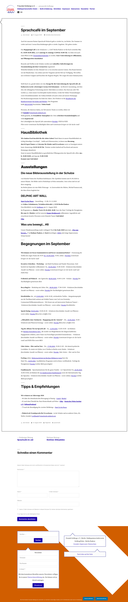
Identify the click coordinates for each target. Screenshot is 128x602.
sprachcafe (57, 422)
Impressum (66, 9)
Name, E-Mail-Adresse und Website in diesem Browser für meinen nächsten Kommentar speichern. (46, 509)
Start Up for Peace (27, 201)
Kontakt (76, 544)
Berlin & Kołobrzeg (46, 9)
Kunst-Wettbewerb (53, 213)
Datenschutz (75, 9)
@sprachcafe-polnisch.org (34, 113)
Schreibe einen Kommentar (53, 35)
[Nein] (126, 599)
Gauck (58, 398)
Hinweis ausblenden (88, 598)
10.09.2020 (71, 320)
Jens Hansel (26, 35)
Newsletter (85, 9)
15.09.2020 (40, 296)
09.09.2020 (35, 311)
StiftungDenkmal (30, 404)
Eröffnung (40, 207)
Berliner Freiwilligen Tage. (32, 332)
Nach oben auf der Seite (85, 554)
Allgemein (48, 422)
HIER (59, 233)
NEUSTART (29, 104)
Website (19, 500)
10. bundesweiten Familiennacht (50, 373)
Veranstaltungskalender (40, 56)
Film (22, 219)
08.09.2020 (52, 279)
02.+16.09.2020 (49, 256)
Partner (92, 9)
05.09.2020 (52, 267)
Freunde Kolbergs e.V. (26, 6)
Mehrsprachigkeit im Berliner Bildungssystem (47, 358)
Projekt (47, 270)
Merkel (64, 398)
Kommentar (20, 469)
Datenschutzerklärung (35, 577)
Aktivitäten (57, 9)
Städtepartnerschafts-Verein (27, 9)
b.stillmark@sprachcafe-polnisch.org (44, 416)
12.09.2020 (53, 329)
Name (19, 491)
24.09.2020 (32, 361)
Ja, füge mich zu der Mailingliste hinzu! (29, 514)
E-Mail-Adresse (53, 491)
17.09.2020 (51, 346)
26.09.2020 (78, 370)
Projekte (55, 121)
